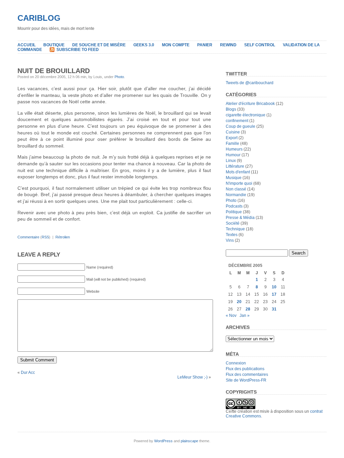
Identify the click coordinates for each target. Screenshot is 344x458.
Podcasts (234, 206)
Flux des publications (245, 368)
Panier (204, 45)
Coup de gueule (240, 126)
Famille (232, 143)
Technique (235, 229)
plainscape (189, 441)
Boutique (53, 45)
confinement (237, 120)
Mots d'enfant (238, 172)
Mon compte (175, 45)
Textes (232, 234)
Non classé (236, 189)
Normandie (236, 194)
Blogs (231, 109)
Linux (231, 160)
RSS (45, 237)
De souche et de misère (99, 45)
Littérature (235, 166)
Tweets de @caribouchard (249, 82)
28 (248, 309)
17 (274, 294)
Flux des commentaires (247, 374)
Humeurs (234, 149)
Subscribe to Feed (77, 49)
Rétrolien (62, 237)
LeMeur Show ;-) (192, 377)
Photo (119, 77)
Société (233, 223)
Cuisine (233, 132)
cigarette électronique (245, 115)
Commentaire (28, 237)
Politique (234, 212)
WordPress (163, 441)
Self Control (259, 45)
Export (232, 137)
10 (274, 287)
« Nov (231, 315)
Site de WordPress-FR (246, 380)
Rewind (228, 45)
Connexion (236, 363)
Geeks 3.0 (143, 45)
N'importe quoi (239, 183)
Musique (234, 177)
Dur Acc (28, 372)
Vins (230, 240)
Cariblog (38, 17)
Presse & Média (240, 217)
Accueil (26, 45)
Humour (233, 155)
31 (274, 309)
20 (239, 301)
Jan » (245, 315)
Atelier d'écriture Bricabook (250, 103)
